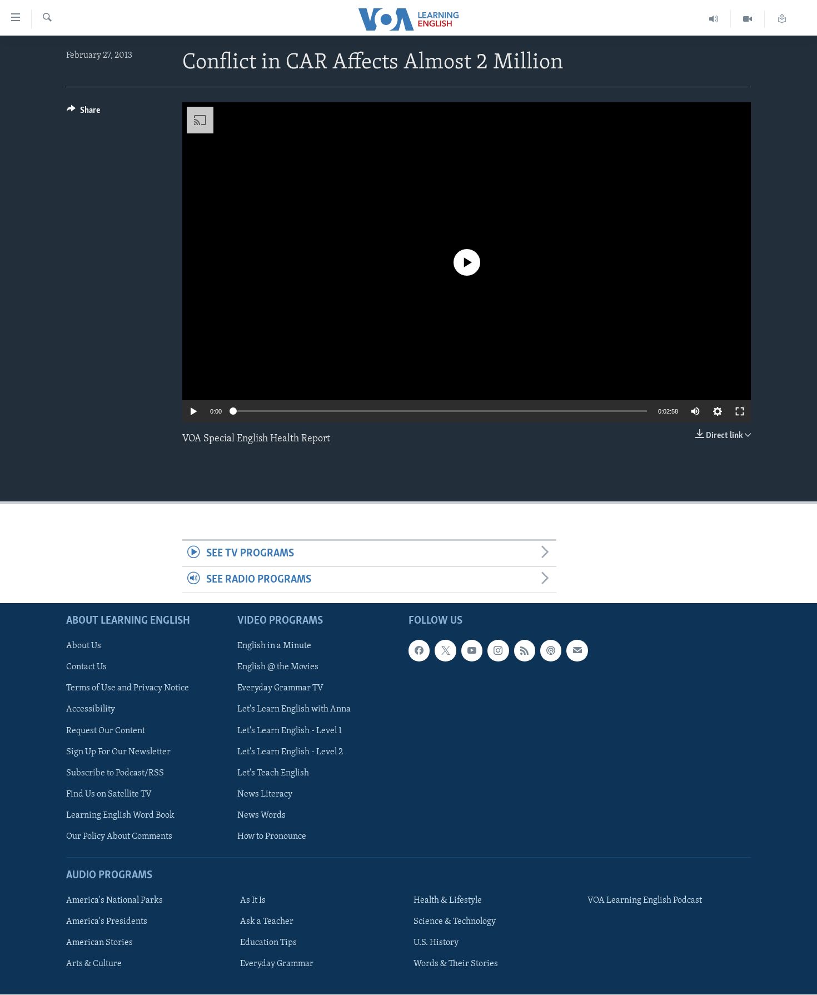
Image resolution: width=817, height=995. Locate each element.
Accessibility (90, 709)
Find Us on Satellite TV (109, 794)
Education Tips (268, 943)
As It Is (253, 901)
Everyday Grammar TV (280, 688)
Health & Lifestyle (448, 901)
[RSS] (524, 650)
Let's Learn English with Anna (294, 709)
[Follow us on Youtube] (471, 650)
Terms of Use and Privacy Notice (127, 688)
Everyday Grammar (276, 964)
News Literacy (264, 794)
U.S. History (436, 943)
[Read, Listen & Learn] (782, 19)
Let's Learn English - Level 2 (290, 752)
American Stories (99, 943)
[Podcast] (550, 650)
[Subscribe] (576, 650)
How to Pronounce (271, 836)
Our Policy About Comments (119, 836)
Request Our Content (105, 731)
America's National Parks (114, 901)
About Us (83, 646)
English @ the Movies (277, 667)
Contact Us (86, 667)
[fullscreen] (740, 411)
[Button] (83, 112)
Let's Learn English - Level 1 (289, 731)
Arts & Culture (94, 964)
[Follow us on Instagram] (498, 650)
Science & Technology (455, 922)
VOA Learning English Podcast (644, 901)
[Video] (748, 19)
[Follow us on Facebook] (419, 650)
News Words (261, 815)
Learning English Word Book (120, 815)
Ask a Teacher (266, 922)
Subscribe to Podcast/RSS (115, 773)
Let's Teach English (273, 773)
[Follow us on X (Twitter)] (445, 650)
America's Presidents (106, 922)
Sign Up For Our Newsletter (118, 752)
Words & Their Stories (456, 964)
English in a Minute (274, 646)
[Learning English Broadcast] (714, 19)
